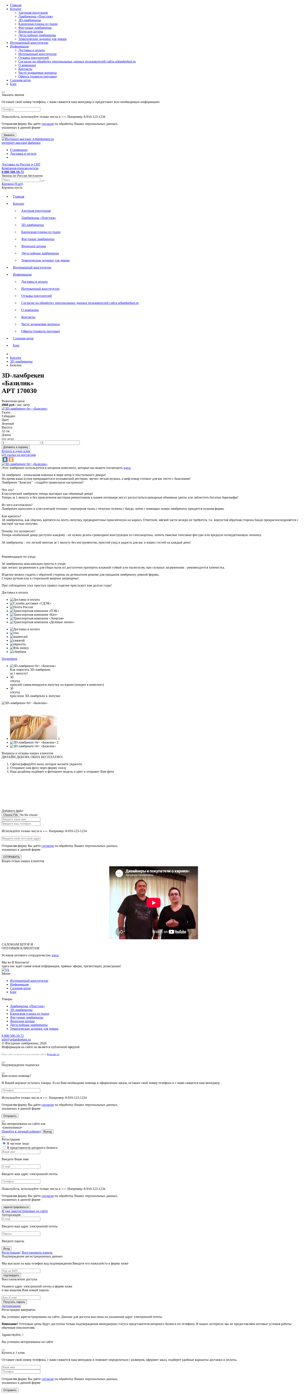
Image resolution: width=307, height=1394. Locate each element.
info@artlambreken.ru (16, 1039)
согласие (48, 124)
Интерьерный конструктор (29, 42)
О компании (27, 65)
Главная (15, 5)
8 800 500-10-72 (13, 1035)
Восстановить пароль (37, 1252)
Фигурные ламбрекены (35, 27)
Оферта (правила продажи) (37, 76)
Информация (19, 46)
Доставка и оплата (31, 50)
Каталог (16, 9)
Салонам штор (20, 80)
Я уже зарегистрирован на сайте (25, 1211)
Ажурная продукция (33, 12)
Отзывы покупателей (33, 57)
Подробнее (9, 659)
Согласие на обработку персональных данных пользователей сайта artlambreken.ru (77, 61)
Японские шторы (30, 31)
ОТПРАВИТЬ (11, 857)
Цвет (5, 420)
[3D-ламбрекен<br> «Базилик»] (25, 464)
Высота (7, 427)
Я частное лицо (17, 1143)
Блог (13, 84)
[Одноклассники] (11, 459)
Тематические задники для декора (42, 39)
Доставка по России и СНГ (21, 164)
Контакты (25, 69)
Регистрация (11, 1252)
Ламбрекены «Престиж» (35, 16)
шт (12, 184)
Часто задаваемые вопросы (37, 72)
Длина (8, 436)
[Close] (3, 92)
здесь (127, 468)
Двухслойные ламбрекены (37, 35)
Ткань (6, 412)
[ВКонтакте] (5, 459)
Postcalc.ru (53, 1054)
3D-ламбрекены (29, 20)
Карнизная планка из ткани (38, 24)
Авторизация (11, 1306)
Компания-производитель (20, 168)
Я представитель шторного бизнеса (31, 1147)
